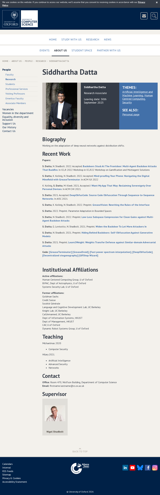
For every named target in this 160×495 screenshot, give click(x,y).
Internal (6, 467)
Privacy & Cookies (11, 478)
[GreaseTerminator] (60, 252)
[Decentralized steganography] (60, 255)
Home (53, 39)
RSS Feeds (7, 471)
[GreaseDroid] (80, 252)
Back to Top (80, 451)
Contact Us (8, 131)
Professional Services (16, 88)
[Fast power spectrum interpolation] (110, 252)
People (29, 61)
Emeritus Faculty (14, 98)
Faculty (9, 74)
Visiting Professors (15, 93)
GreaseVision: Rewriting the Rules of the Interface (121, 204)
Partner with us (108, 50)
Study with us (71, 39)
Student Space (82, 50)
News (107, 39)
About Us (61, 50)
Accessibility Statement (14, 481)
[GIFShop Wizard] (88, 255)
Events (44, 50)
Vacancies (8, 109)
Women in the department (17, 113)
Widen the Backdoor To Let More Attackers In (121, 226)
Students (10, 84)
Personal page (130, 114)
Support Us (9, 123)
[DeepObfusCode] (142, 252)
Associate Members (15, 103)
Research (92, 39)
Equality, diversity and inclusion (15, 118)
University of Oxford (78, 491)
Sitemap (6, 474)
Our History (9, 127)
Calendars (7, 463)
